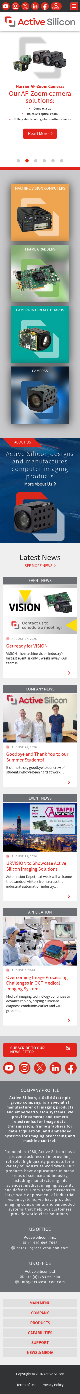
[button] (56, 6)
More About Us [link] (38, 484)
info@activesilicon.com (43, 1282)
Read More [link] (42, 133)
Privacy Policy (53, 1384)
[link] (40, 627)
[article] (40, 627)
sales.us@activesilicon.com (43, 1248)
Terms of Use (26, 1384)
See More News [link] (38, 566)
